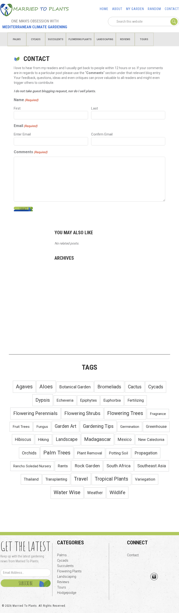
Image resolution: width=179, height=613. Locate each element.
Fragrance (158, 414)
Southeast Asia (151, 465)
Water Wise (67, 492)
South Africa (119, 465)
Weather (95, 492)
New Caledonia (151, 439)
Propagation (146, 452)
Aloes (46, 387)
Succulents (65, 566)
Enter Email (22, 134)
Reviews (63, 582)
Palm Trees (56, 453)
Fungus (42, 427)
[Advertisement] (89, 314)
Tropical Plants (111, 479)
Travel (81, 479)
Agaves (24, 387)
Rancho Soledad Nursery (32, 466)
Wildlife (117, 492)
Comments (31, 152)
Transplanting (56, 479)
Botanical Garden (75, 387)
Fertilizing (135, 400)
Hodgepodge (66, 593)
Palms (62, 555)
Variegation (145, 479)
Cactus (134, 387)
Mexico (124, 439)
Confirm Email (102, 134)
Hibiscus (23, 439)
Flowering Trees (125, 413)
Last (94, 108)
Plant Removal (89, 453)
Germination (129, 427)
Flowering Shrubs (82, 413)
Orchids (29, 452)
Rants (63, 466)
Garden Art (65, 426)
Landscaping (66, 576)
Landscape (66, 439)
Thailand (31, 479)
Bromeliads (109, 387)
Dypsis (42, 400)
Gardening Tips (98, 426)
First (17, 108)
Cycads (155, 387)
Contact (133, 555)
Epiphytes (88, 400)
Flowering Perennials (35, 413)
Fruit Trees (21, 427)
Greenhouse (156, 426)
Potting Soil (118, 453)
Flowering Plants (69, 571)
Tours (61, 587)
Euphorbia (112, 400)
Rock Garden (87, 465)
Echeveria (65, 400)
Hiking (43, 439)
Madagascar (97, 439)
